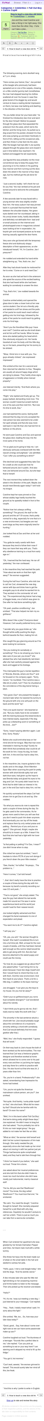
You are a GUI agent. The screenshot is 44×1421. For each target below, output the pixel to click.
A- (4, 43)
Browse (17, 2)
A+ (16, 43)
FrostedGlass (19, 16)
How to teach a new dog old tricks (26, 14)
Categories (6, 8)
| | (33, 43)
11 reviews (30, 16)
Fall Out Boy (35, 8)
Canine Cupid (10, 10)
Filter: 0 (25, 2)
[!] (19, 36)
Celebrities (20, 8)
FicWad (6, 2)
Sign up (10, 1400)
